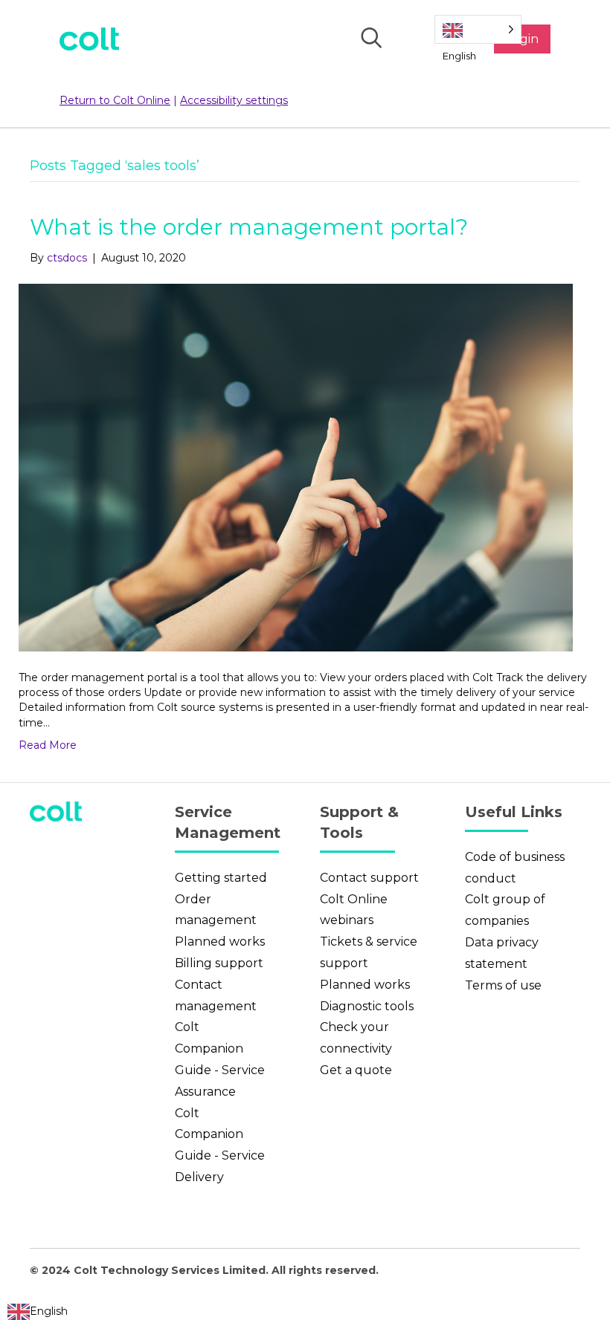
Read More (48, 745)
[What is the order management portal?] (296, 466)
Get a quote (356, 1070)
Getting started (221, 878)
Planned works (220, 941)
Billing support (219, 963)
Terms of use (503, 985)
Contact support (369, 878)
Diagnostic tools (367, 1006)
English (49, 1311)
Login (522, 39)
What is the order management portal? (249, 227)
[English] (477, 29)
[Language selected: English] (477, 29)
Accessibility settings (234, 100)
